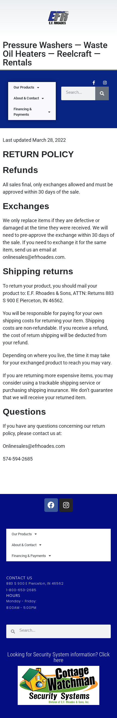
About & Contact (26, 98)
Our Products (24, 87)
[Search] (102, 93)
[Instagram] (105, 82)
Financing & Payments (23, 111)
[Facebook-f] (94, 82)
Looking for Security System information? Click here (58, 657)
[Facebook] (51, 505)
